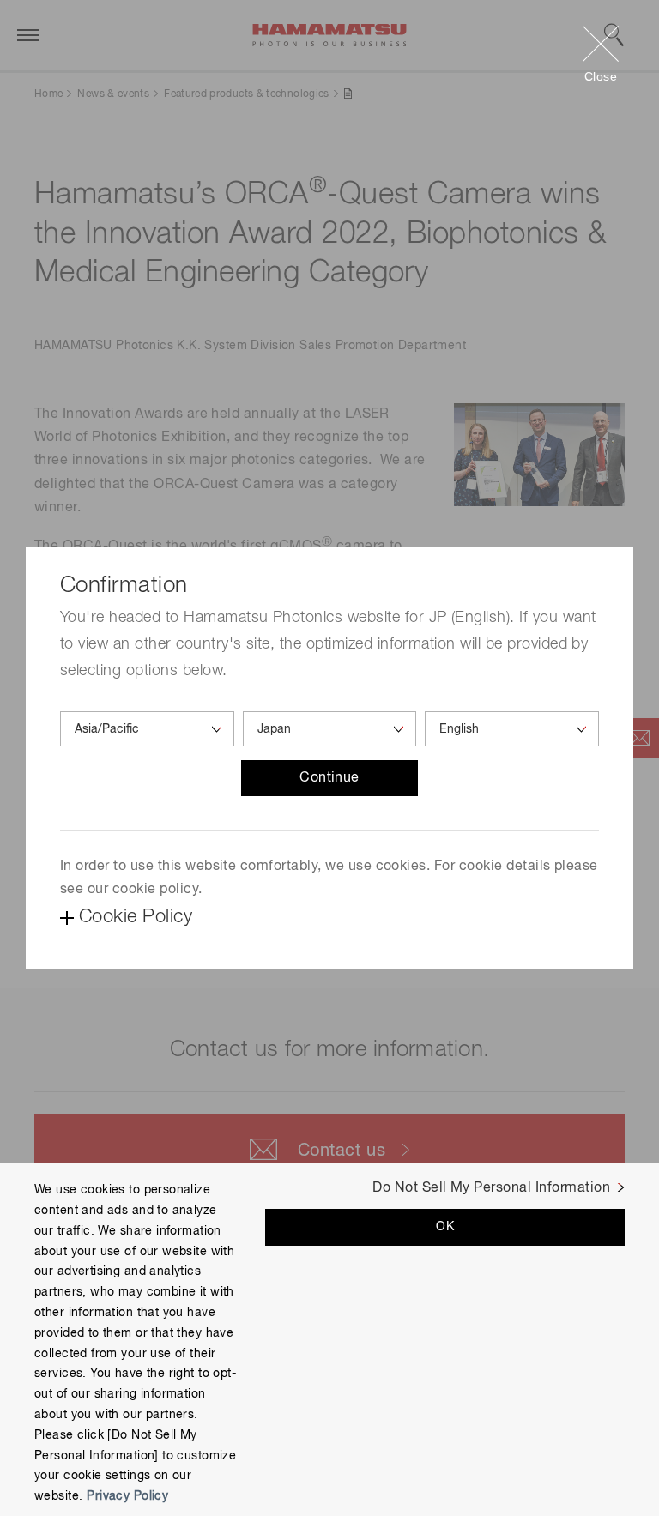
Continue (329, 778)
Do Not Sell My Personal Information (491, 1188)
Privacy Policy (127, 1496)
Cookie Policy (135, 917)
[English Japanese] (512, 728)
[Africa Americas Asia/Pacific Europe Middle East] (147, 728)
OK (445, 1227)
